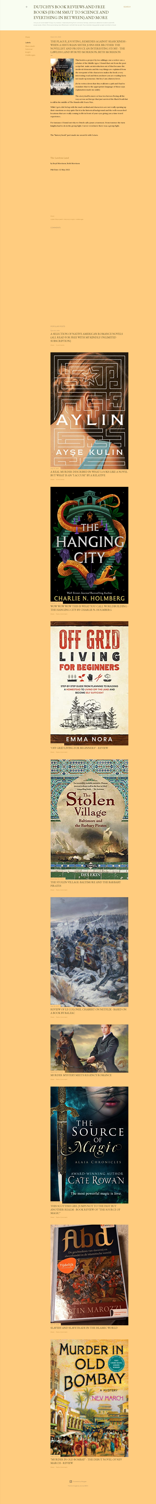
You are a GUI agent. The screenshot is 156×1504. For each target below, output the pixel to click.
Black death (30, 46)
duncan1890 (84, 1486)
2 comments (60, 345)
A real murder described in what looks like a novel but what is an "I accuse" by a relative (89, 473)
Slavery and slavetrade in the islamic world (84, 1328)
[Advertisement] (89, 304)
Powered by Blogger (80, 1481)
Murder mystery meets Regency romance (81, 1075)
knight (27, 52)
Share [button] (27, 37)
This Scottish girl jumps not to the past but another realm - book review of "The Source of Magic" (85, 1209)
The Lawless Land (59, 158)
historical (28, 49)
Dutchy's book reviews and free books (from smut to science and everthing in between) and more (71, 12)
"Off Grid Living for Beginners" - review (79, 748)
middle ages (30, 55)
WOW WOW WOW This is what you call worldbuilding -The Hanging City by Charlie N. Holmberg (89, 608)
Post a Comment (61, 614)
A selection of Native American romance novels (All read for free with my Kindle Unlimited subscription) (86, 337)
